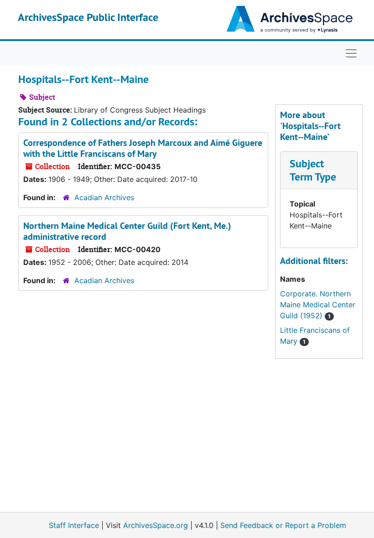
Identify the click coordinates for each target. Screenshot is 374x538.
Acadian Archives (104, 197)
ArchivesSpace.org (155, 525)
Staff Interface (74, 525)
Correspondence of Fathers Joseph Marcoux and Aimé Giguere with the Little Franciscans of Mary (142, 148)
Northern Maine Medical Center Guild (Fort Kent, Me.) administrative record (127, 231)
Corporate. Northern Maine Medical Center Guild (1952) (317, 304)
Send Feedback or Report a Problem (283, 525)
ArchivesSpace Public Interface (88, 17)
